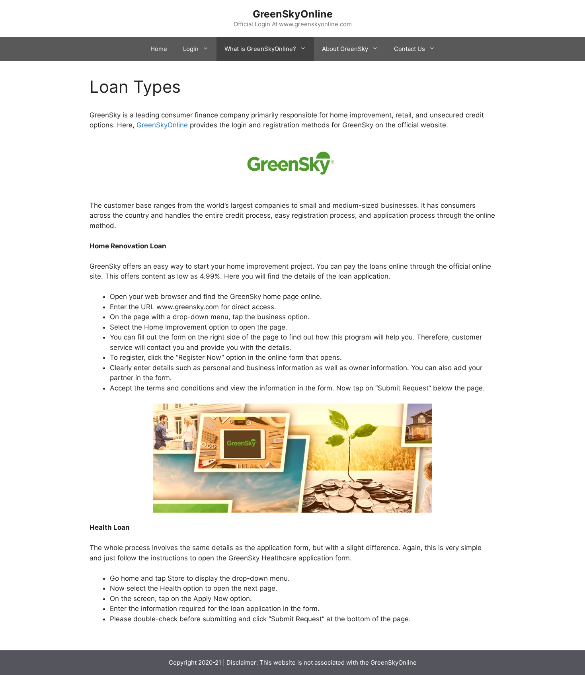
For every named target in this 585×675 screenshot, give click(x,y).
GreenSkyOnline (293, 14)
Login (191, 49)
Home (158, 49)
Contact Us (409, 49)
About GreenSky (345, 49)
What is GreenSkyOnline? (260, 49)
